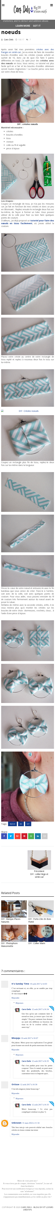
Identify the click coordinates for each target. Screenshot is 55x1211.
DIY (28, 824)
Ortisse (15, 1084)
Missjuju (16, 1038)
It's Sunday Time (20, 983)
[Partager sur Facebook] (4, 836)
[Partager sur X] (11, 836)
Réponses (19, 1003)
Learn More (23, 25)
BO (21, 824)
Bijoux (12, 824)
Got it (37, 25)
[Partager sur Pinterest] (45, 836)
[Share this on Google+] (18, 836)
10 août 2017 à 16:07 (29, 1038)
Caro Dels (8, 39)
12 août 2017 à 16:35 (40, 1061)
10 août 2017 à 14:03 (38, 984)
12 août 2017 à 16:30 (28, 1084)
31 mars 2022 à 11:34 (30, 1123)
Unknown (16, 1122)
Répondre (15, 998)
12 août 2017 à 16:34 (40, 1009)
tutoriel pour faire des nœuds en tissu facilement (27, 222)
